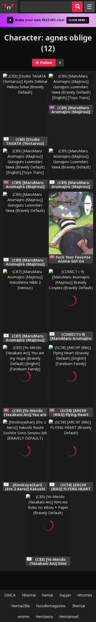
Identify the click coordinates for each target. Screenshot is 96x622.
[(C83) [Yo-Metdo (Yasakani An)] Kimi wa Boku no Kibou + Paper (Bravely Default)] (48, 525)
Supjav (65, 595)
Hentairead (68, 616)
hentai (47, 595)
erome (23, 616)
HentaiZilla (20, 605)
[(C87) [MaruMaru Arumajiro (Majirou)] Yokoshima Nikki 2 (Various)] (25, 301)
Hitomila (84, 595)
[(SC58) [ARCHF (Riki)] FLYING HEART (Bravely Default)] (71, 450)
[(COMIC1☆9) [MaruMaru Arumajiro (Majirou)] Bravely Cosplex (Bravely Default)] (71, 300)
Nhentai (29, 595)
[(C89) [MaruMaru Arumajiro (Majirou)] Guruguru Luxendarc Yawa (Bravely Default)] (71, 164)
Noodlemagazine (51, 605)
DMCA (9, 595)
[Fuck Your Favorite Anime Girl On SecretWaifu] (71, 223)
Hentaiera (44, 616)
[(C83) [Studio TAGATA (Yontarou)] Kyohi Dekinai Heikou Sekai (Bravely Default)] (25, 105)
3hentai (78, 605)
